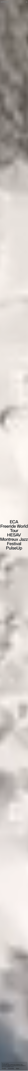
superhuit (5, 2)
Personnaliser (11, 1068)
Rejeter (17, 1068)
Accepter (4, 1068)
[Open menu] (26, 2)
